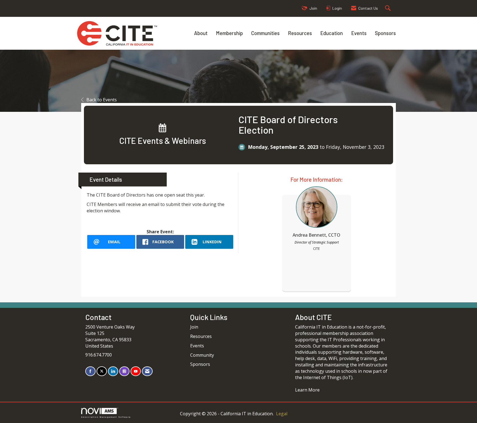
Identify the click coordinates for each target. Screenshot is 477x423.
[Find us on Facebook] (90, 371)
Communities (265, 33)
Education (331, 33)
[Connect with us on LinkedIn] (113, 371)
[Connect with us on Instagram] (124, 371)
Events (359, 33)
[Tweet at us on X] (102, 371)
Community (202, 355)
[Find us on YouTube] (136, 371)
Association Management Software (106, 417)
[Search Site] (388, 8)
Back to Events (101, 100)
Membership (229, 33)
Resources (300, 33)
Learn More (307, 390)
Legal (281, 414)
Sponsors (385, 33)
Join (194, 327)
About (201, 33)
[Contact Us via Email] (147, 371)
